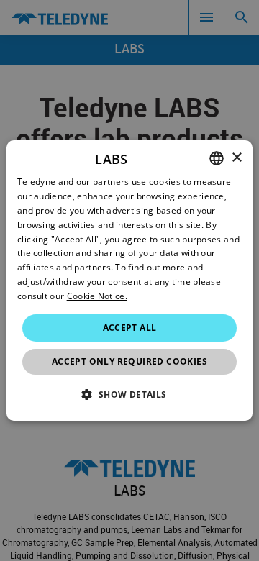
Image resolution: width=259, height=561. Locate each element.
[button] (129, 394)
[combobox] (216, 158)
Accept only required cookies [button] (129, 361)
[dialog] (129, 280)
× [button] (236, 157)
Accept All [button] (130, 327)
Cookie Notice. (97, 296)
